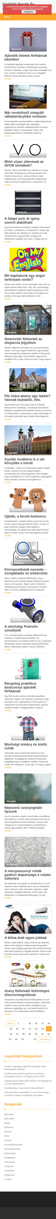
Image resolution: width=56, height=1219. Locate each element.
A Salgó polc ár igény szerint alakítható (22, 220)
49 (30, 1034)
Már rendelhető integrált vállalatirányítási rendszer (25, 114)
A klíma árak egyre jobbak (25, 938)
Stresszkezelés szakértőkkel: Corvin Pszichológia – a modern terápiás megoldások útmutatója (27, 1093)
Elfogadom (28, 11)
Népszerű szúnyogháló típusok (23, 809)
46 (11, 1034)
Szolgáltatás (9, 1157)
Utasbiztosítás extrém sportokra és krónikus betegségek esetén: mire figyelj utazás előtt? (24, 1075)
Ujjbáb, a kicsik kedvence (25, 516)
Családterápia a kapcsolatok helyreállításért (24, 1088)
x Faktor (8, 1179)
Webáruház (9, 1175)
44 (42, 1029)
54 (16, 1039)
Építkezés (8, 1127)
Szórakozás (9, 1162)
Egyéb (7, 1123)
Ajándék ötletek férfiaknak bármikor (25, 57)
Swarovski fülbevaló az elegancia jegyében (23, 341)
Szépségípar (10, 1153)
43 (36, 1029)
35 (30, 1023)
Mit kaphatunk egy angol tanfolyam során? (24, 277)
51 (42, 1034)
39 (11, 1029)
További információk (35, 9)
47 (17, 1034)
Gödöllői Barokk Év (18, 4)
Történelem (9, 1170)
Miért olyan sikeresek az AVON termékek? (24, 163)
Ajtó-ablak (8, 1114)
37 (42, 1023)
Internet (7, 1140)
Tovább (7, 79)
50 (36, 1034)
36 (36, 1023)
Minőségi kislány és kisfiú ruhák (25, 746)
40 (17, 1029)
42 (30, 1029)
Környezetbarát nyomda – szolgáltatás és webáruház (26, 571)
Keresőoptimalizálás (13, 1144)
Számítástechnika (12, 1149)
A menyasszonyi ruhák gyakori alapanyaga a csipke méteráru (27, 875)
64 (35, 1039)
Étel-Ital (7, 1131)
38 (49, 1023)
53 (10, 1039)
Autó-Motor (9, 1118)
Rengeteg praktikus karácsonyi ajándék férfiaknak (20, 687)
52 (49, 1034)
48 (23, 1034)
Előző (10, 1023)
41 (23, 1029)
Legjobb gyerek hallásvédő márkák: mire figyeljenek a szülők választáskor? (27, 1082)
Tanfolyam (9, 1166)
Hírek (6, 1136)
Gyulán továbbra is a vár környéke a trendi (24, 461)
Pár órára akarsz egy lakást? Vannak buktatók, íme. (27, 398)
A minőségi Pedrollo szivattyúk (21, 628)
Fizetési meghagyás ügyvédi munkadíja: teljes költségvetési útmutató (25, 1067)
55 (23, 1039)
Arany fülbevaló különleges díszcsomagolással (26, 993)
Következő (45, 1039)
